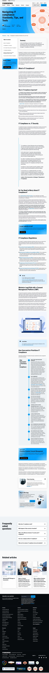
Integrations (4, 620)
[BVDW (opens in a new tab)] (31, 662)
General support (35, 629)
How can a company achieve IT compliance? (28, 538)
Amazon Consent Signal (36, 617)
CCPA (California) (35, 612)
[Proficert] (29, 669)
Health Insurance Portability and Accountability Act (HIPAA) (29, 252)
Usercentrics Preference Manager (7, 617)
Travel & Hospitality (20, 625)
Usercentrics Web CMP (5, 609)
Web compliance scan (5, 622)
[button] (4, 5)
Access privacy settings (11, 656)
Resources (4, 35)
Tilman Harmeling (7, 26)
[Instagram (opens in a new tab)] (39, 657)
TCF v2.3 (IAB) (35, 614)
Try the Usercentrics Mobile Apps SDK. (28, 279)
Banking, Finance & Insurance (22, 617)
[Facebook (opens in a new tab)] (41, 657)
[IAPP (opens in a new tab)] (37, 662)
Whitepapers (4, 631)
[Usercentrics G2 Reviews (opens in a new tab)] (11, 662)
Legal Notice (24, 654)
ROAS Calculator (4, 625)
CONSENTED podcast (5, 641)
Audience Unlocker (5, 619)
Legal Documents (4, 656)
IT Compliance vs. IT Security (7, 45)
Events (3, 639)
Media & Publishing (20, 614)
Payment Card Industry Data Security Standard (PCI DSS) (29, 268)
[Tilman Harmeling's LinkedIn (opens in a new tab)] (45, 479)
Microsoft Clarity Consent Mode (37, 622)
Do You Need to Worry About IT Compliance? (9, 47)
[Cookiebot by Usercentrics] (9, 0)
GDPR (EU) (34, 609)
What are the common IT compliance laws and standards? (31, 543)
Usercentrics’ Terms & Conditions (36, 384)
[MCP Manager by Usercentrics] (13, 0)
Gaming (19, 620)
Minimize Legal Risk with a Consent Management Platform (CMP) (8, 53)
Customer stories (4, 636)
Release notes (4, 644)
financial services (30, 195)
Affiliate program (35, 641)
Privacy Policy (38, 392)
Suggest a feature (35, 636)
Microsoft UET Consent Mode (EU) (38, 620)
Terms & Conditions (5, 654)
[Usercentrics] (4, 0)
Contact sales (35, 631)
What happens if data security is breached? (28, 528)
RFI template (4, 647)
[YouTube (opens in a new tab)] (43, 657)
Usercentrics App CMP (5, 611)
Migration (19, 612)
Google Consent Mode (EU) (37, 619)
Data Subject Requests (5, 657)
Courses (3, 634)
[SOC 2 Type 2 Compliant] (35, 669)
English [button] (33, 655)
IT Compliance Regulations (7, 50)
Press (18, 631)
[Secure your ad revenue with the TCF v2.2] (18, 662)
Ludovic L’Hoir (21, 103)
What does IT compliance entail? (25, 524)
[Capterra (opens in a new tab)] (21, 668)
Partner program (35, 639)
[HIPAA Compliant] (41, 669)
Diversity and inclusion (21, 639)
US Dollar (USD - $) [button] (42, 655)
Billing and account (35, 634)
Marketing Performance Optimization (23, 611)
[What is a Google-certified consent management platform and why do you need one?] (4, 663)
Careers (19, 636)
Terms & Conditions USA (12, 654)
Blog (8, 35)
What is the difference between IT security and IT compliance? (29, 533)
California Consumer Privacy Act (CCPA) (26, 257)
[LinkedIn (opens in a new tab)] (46, 657)
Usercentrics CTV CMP (5, 612)
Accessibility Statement (13, 657)
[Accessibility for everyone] (8, 668)
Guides (3, 642)
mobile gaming (23, 195)
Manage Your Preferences (20, 656)
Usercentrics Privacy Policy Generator (7, 614)
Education (19, 622)
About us (19, 629)
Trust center (19, 634)
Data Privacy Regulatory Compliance (23, 609)
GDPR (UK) (34, 611)
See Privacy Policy (22, 506)
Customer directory (5, 649)
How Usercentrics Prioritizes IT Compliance (9, 55)
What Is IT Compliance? (6, 43)
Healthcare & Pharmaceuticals (22, 619)
